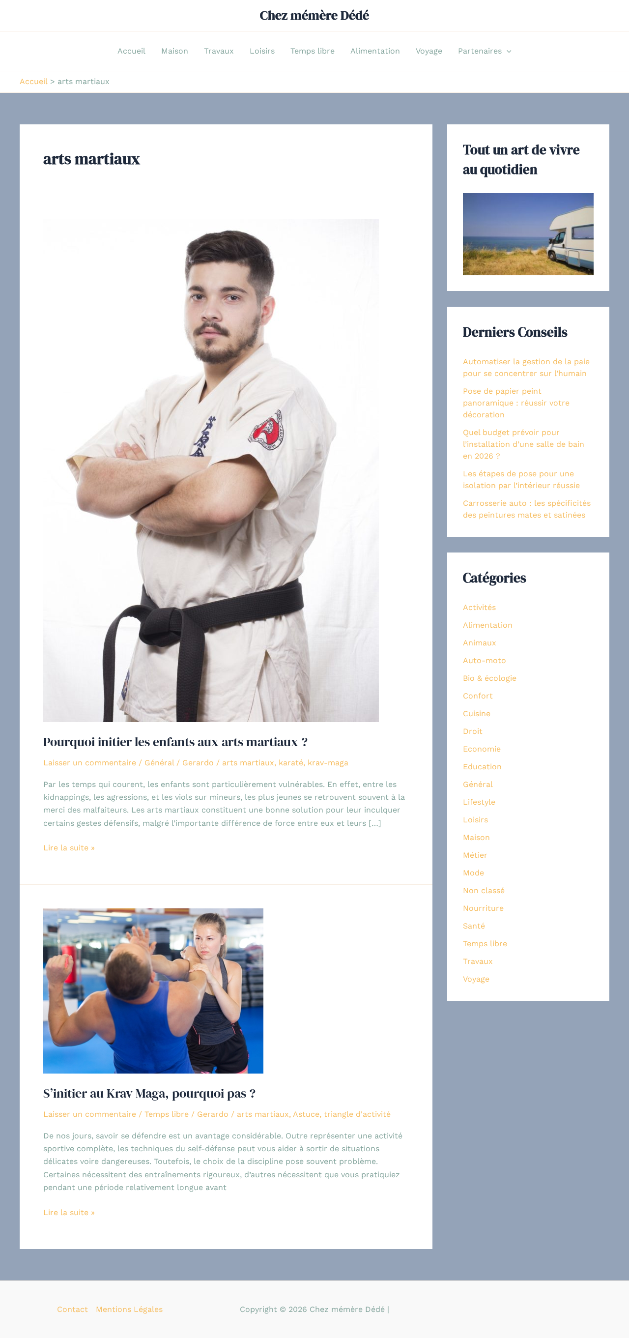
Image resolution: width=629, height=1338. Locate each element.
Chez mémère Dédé (314, 15)
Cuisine (476, 713)
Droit (473, 731)
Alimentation (375, 51)
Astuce (306, 1114)
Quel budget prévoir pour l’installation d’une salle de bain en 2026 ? (523, 444)
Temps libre (312, 51)
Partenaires (480, 51)
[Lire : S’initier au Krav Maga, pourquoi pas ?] (153, 990)
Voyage (429, 51)
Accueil (131, 51)
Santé (474, 926)
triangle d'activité (357, 1114)
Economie (482, 749)
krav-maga (328, 762)
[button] (507, 51)
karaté (291, 762)
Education (482, 766)
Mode (473, 872)
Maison (174, 51)
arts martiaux (248, 762)
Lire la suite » (69, 848)
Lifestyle (479, 802)
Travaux (219, 51)
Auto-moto (484, 660)
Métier (475, 855)
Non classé (484, 890)
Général (159, 762)
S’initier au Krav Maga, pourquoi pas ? (149, 1093)
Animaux (479, 642)
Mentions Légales (129, 1309)
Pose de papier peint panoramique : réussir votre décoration (516, 402)
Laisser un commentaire (89, 762)
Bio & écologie (489, 678)
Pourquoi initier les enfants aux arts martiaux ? (175, 742)
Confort (478, 695)
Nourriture (483, 908)
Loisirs (262, 51)
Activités (479, 607)
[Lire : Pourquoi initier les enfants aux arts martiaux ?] (211, 469)
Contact (72, 1309)
